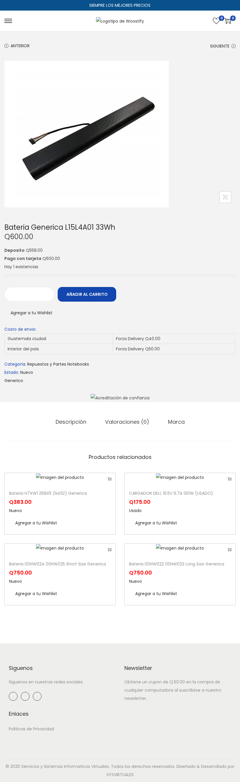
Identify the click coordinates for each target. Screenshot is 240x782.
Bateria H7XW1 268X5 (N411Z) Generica (48, 493)
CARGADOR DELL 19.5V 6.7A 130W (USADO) (171, 493)
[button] (28, 313)
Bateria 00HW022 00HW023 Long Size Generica (176, 564)
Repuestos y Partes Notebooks (58, 364)
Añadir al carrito (87, 294)
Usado (135, 511)
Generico (13, 381)
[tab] (71, 422)
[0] (216, 20)
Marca (176, 421)
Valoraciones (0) (127, 421)
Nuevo (26, 372)
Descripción (71, 421)
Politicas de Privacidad (31, 729)
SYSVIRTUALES (120, 775)
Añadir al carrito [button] (109, 479)
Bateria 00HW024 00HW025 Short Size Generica (57, 564)
